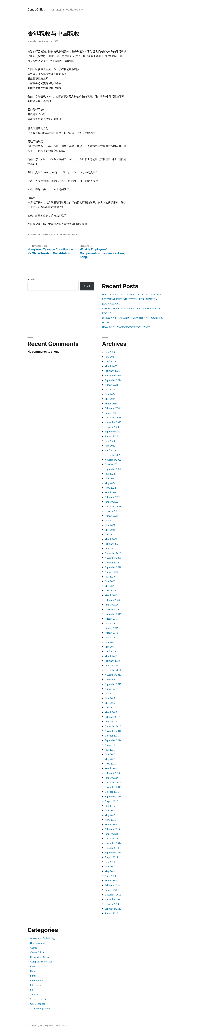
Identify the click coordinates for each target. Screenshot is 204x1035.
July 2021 (110, 520)
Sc (77, 234)
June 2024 (110, 394)
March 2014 (111, 880)
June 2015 (110, 810)
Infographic (36, 985)
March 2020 (111, 595)
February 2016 (112, 773)
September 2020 (113, 567)
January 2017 (112, 721)
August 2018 (111, 632)
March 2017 (111, 712)
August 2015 (111, 801)
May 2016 (110, 759)
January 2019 (112, 628)
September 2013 (113, 908)
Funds (33, 975)
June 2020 (110, 581)
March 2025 (111, 366)
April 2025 (110, 361)
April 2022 (110, 487)
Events (33, 971)
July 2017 (110, 693)
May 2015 (110, 815)
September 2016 (113, 740)
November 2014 (113, 843)
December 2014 (113, 838)
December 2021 (113, 506)
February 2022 (112, 497)
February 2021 (112, 543)
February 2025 (112, 370)
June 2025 (110, 357)
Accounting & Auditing (42, 938)
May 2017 (110, 703)
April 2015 (110, 819)
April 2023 (110, 450)
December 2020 (113, 553)
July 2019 (110, 623)
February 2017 (112, 717)
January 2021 (112, 548)
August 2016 (111, 745)
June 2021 (110, 525)
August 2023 (111, 436)
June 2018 (110, 642)
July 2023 (110, 441)
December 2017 (113, 670)
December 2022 (113, 455)
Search (31, 279)
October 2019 (112, 609)
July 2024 (110, 389)
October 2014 (112, 848)
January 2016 (112, 777)
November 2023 (113, 422)
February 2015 (112, 829)
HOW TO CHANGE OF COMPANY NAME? (126, 327)
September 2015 (113, 796)
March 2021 (111, 539)
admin (33, 41)
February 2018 (112, 660)
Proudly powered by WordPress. (54, 1025)
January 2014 (112, 890)
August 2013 (111, 913)
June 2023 (110, 445)
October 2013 (112, 904)
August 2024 (111, 385)
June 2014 (110, 866)
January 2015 (112, 833)
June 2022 (110, 478)
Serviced (34, 994)
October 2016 (112, 735)
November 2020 (113, 558)
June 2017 (110, 698)
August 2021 (111, 516)
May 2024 (110, 399)
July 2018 (110, 637)
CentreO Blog (36, 9)
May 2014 (110, 871)
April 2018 (110, 651)
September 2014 (113, 852)
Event (33, 966)
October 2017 (112, 679)
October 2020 (112, 562)
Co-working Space (39, 957)
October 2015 (112, 791)
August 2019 (111, 618)
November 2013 (113, 899)
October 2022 (112, 464)
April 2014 (110, 876)
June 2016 (110, 754)
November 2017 (113, 674)
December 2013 (113, 894)
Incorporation (69, 234)
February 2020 (112, 600)
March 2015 (111, 824)
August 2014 (111, 857)
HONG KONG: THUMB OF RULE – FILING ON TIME (132, 294)
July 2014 (110, 862)
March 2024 (111, 403)
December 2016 (113, 726)
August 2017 (111, 689)
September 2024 (113, 380)
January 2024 (112, 413)
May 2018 (110, 646)
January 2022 (112, 501)
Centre (33, 947)
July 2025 (110, 352)
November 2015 (113, 787)
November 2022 (113, 459)
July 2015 (110, 805)
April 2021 (110, 534)
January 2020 (112, 604)
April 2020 (110, 590)
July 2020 (110, 576)
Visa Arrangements (40, 1008)
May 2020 (110, 586)
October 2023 (112, 427)
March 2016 (111, 768)
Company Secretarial (41, 961)
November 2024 (113, 375)
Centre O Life (37, 952)
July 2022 (110, 473)
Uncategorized (37, 1003)
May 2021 (110, 530)
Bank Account (37, 943)
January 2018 (112, 665)
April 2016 (110, 763)
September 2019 (113, 614)
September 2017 (113, 684)
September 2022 (113, 469)
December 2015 (113, 782)
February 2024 (112, 408)
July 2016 (110, 749)
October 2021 (112, 511)
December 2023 (113, 417)
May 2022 (110, 483)
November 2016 (113, 731)
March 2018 (111, 656)
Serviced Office (38, 999)
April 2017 (110, 707)
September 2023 (113, 431)
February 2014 (112, 885)
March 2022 (111, 492)
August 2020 (111, 572)
